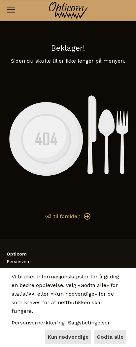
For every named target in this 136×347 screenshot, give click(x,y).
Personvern (19, 261)
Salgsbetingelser (89, 322)
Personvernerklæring (38, 322)
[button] (11, 9)
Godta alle (110, 337)
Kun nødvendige (68, 337)
